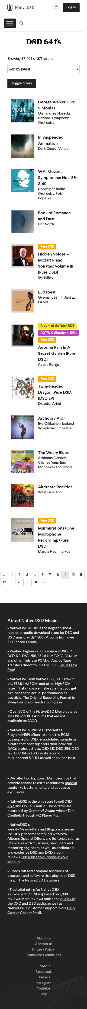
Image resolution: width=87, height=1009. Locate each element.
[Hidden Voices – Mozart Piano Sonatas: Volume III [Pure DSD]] (22, 256)
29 (20, 582)
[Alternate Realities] (22, 495)
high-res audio (34, 651)
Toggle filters (21, 83)
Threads (43, 977)
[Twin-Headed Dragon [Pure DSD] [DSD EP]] (22, 388)
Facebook (43, 972)
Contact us (43, 944)
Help (44, 994)
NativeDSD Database (42, 880)
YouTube (43, 988)
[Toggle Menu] (9, 23)
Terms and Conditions (43, 955)
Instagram (43, 983)
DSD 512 (28, 806)
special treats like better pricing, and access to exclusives (42, 787)
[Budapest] (22, 301)
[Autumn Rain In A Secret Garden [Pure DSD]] (22, 335)
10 (73, 575)
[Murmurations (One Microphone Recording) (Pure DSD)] (22, 530)
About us (43, 938)
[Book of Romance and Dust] (22, 221)
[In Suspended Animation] (22, 146)
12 (4, 582)
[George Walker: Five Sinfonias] (22, 110)
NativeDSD (21, 7)
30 (27, 582)
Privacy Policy (43, 950)
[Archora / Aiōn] (22, 427)
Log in (71, 7)
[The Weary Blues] (22, 461)
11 (81, 575)
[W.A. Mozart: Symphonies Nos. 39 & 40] (22, 180)
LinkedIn (43, 966)
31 (35, 582)
